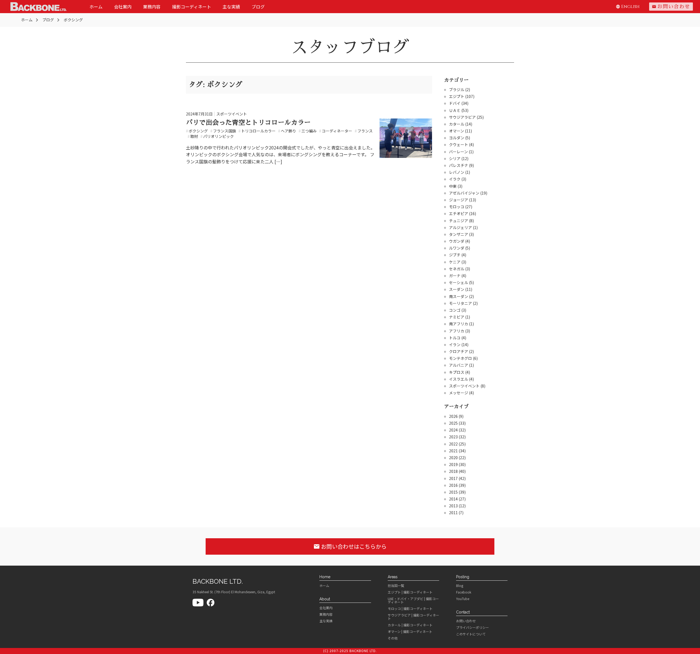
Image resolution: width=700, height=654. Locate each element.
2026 (453, 416)
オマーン (456, 131)
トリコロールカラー (257, 131)
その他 (393, 638)
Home (324, 577)
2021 (453, 450)
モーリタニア (460, 303)
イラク (454, 179)
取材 (193, 136)
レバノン (456, 172)
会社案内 (123, 6)
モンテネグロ (460, 358)
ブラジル (456, 89)
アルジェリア (460, 227)
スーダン (456, 289)
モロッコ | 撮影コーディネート (410, 608)
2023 (453, 436)
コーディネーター (335, 131)
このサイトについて (471, 634)
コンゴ (454, 310)
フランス (364, 131)
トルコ (454, 337)
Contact (463, 612)
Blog (459, 585)
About (324, 599)
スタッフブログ (350, 47)
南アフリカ (458, 323)
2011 (453, 512)
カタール (456, 124)
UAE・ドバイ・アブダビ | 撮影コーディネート (413, 600)
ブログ (258, 6)
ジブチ (454, 254)
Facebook (463, 592)
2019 (453, 464)
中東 (453, 186)
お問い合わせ (671, 6)
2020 (453, 457)
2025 (453, 423)
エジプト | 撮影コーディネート (410, 592)
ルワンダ (456, 248)
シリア (454, 158)
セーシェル (458, 282)
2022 (453, 444)
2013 (453, 505)
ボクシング (197, 131)
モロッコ (456, 206)
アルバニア (458, 365)
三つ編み (308, 131)
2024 (453, 430)
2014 (453, 499)
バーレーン (458, 151)
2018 (453, 471)
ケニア (454, 262)
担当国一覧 (396, 585)
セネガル (456, 268)
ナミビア (456, 317)
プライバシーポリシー (472, 627)
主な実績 (231, 6)
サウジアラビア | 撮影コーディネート (413, 617)
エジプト (456, 96)
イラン (454, 344)
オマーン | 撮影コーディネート (410, 631)
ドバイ (454, 103)
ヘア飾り (287, 131)
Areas (393, 577)
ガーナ (454, 275)
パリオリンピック (217, 136)
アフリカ (456, 331)
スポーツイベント (231, 114)
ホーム (96, 6)
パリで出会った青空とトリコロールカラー (248, 122)
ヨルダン (456, 137)
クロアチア (458, 351)
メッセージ (458, 392)
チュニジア (458, 220)
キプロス (456, 372)
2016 (453, 485)
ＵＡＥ (454, 110)
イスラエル (458, 379)
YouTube (462, 598)
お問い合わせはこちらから (350, 546)
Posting (462, 577)
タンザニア (458, 234)
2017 (453, 478)
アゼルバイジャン (464, 193)
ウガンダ (456, 241)
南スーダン (458, 296)
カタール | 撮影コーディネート (410, 625)
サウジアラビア (462, 117)
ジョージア (458, 199)
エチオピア (458, 213)
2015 (453, 492)
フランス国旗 (223, 131)
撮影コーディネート (191, 6)
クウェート (458, 144)
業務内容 (152, 6)
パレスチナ (458, 165)
